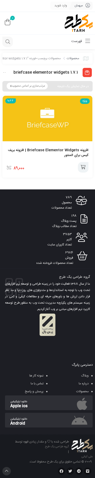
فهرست (77, 41)
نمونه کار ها (36, 375)
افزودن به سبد (83, 167)
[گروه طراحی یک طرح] (79, 23)
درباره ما (84, 383)
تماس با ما (37, 383)
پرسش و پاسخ (34, 391)
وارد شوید (60, 5)
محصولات (73, 58)
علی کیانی (87, 456)
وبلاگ (85, 375)
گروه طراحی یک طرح (57, 446)
